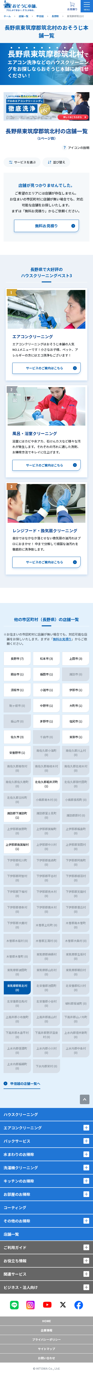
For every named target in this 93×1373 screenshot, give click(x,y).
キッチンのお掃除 (19, 1181)
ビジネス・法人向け (21, 1287)
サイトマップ (46, 1349)
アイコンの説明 (78, 147)
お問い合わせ (46, 1358)
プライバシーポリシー (46, 1339)
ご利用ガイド (15, 1247)
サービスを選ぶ (25, 162)
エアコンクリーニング (23, 1128)
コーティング (15, 1207)
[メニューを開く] (87, 6)
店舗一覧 (11, 1234)
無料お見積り (62, 639)
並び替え (59, 162)
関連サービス (15, 1274)
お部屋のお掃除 (17, 1194)
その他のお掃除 (17, 1221)
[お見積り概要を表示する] (72, 6)
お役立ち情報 (15, 1261)
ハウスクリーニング (21, 1114)
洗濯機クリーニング (21, 1167)
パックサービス (17, 1141)
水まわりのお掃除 (19, 1154)
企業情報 (46, 1330)
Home (46, 1321)
